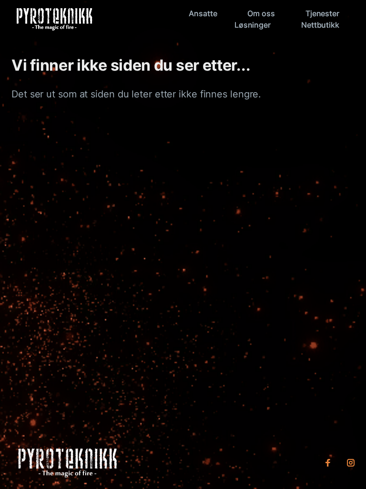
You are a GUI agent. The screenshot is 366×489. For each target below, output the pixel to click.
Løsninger (252, 25)
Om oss (260, 13)
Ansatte (203, 13)
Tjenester (322, 13)
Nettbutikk (320, 25)
